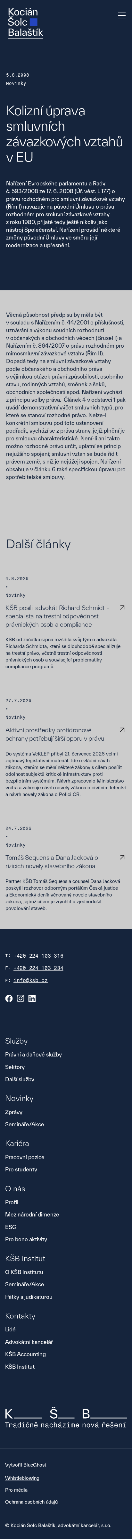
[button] (120, 15)
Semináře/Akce (24, 1124)
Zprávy (13, 1112)
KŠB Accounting (25, 1354)
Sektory (15, 1067)
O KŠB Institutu (24, 1272)
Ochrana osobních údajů (31, 1502)
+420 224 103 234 (38, 968)
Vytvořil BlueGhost (25, 1465)
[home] (25, 23)
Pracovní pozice (25, 1157)
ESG (10, 1227)
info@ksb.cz (30, 980)
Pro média (16, 1490)
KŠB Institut (20, 1367)
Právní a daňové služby (33, 1054)
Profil (11, 1202)
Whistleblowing (22, 1478)
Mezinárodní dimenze (32, 1214)
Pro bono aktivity (26, 1239)
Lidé (10, 1329)
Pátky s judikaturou (29, 1297)
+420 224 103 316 (38, 956)
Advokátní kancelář (29, 1342)
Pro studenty (21, 1169)
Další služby (19, 1079)
